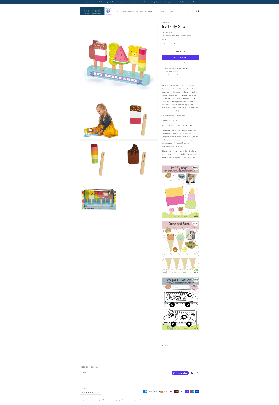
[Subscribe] (116, 372)
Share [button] (166, 345)
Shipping (174, 35)
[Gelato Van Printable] (180, 303)
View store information (172, 75)
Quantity (164, 39)
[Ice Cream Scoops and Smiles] (180, 273)
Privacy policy (116, 400)
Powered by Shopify (94, 400)
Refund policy (106, 400)
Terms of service (126, 400)
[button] (143, 11)
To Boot (86, 400)
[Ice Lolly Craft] (180, 218)
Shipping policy (137, 400)
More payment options (180, 63)
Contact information (150, 400)
